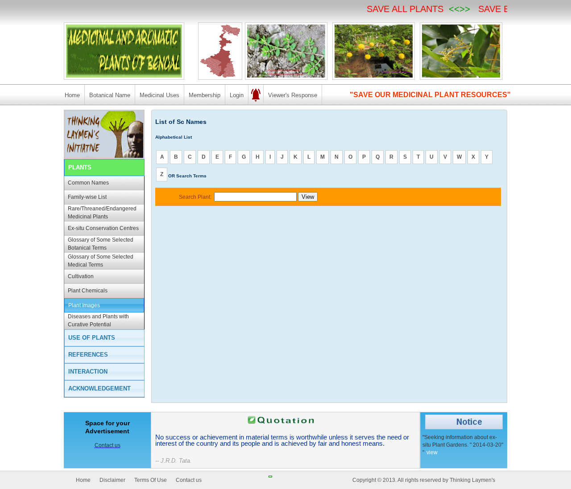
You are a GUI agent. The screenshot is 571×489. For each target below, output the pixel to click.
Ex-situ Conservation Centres (103, 228)
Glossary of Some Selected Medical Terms (100, 261)
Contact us (189, 480)
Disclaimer (112, 480)
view (432, 452)
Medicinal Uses (159, 95)
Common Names (88, 183)
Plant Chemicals (88, 291)
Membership (204, 95)
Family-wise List (87, 197)
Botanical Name (109, 95)
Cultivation (81, 276)
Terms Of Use (150, 480)
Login (237, 95)
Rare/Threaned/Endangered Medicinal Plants (102, 212)
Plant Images (84, 305)
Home (72, 95)
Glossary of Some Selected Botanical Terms (100, 244)
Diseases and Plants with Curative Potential (98, 320)
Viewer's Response (292, 95)
